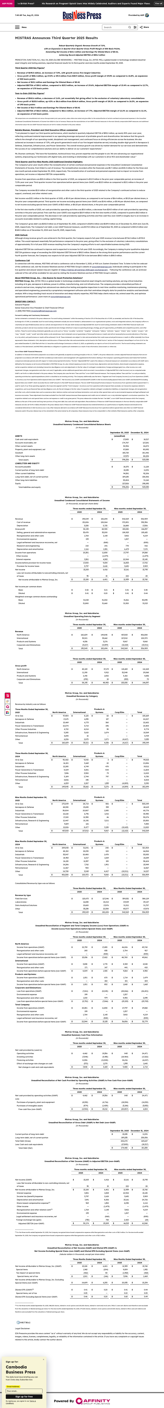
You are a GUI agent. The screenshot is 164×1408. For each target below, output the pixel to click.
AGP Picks (7, 3)
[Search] (129, 27)
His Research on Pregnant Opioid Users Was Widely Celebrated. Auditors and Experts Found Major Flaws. (96, 3)
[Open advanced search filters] (135, 27)
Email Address (13, 1386)
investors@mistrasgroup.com (44, 311)
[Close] (44, 1359)
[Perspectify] (7, 701)
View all (158, 3)
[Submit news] (7, 695)
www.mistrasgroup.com (102, 267)
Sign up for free (24, 1396)
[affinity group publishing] (7, 707)
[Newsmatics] (7, 712)
